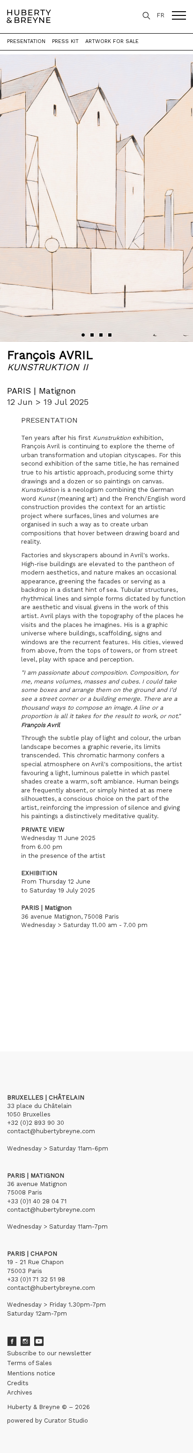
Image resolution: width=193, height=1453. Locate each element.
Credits (18, 1383)
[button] (83, 335)
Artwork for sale (112, 41)
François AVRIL (50, 355)
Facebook (11, 1341)
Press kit (65, 41)
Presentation (26, 41)
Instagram (25, 1341)
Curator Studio (66, 1420)
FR (160, 15)
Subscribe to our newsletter (49, 1353)
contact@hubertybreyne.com (51, 1131)
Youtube (39, 1341)
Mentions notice (31, 1373)
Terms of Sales (29, 1363)
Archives (19, 1392)
